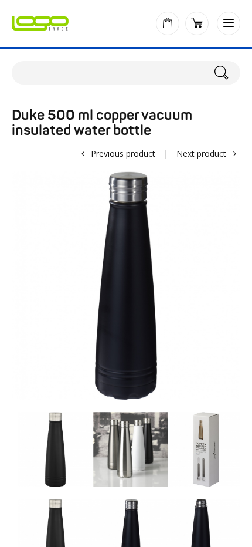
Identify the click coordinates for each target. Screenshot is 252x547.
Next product (201, 153)
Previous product (123, 153)
